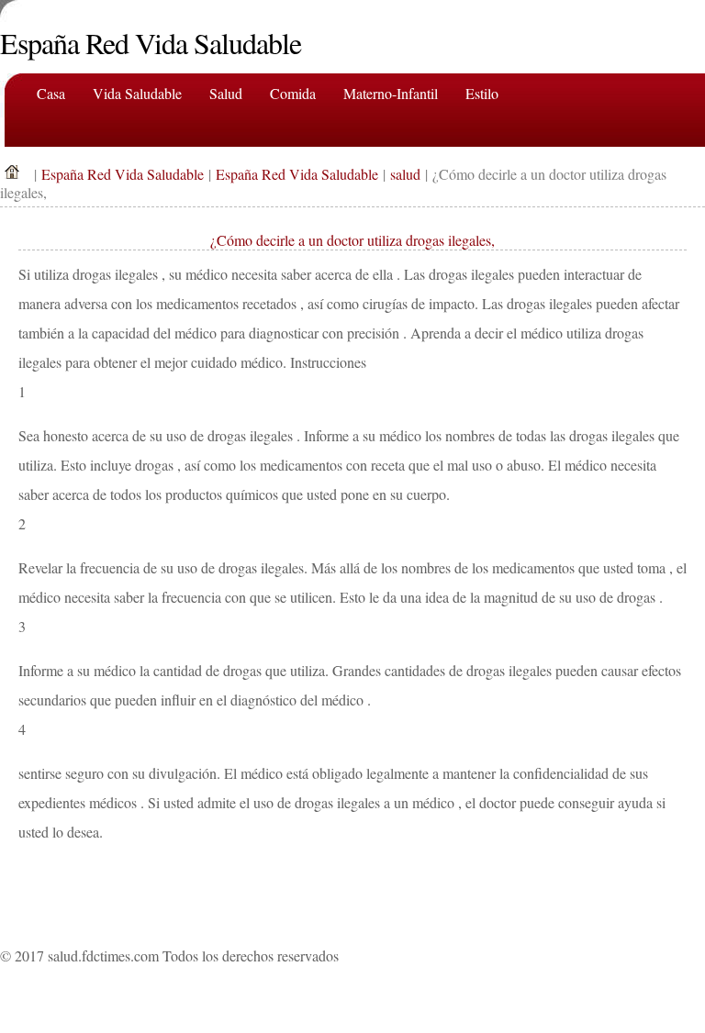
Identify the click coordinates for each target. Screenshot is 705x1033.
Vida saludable (137, 93)
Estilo (481, 93)
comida (293, 93)
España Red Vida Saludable (122, 173)
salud (405, 173)
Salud (225, 93)
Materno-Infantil (390, 93)
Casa (51, 93)
